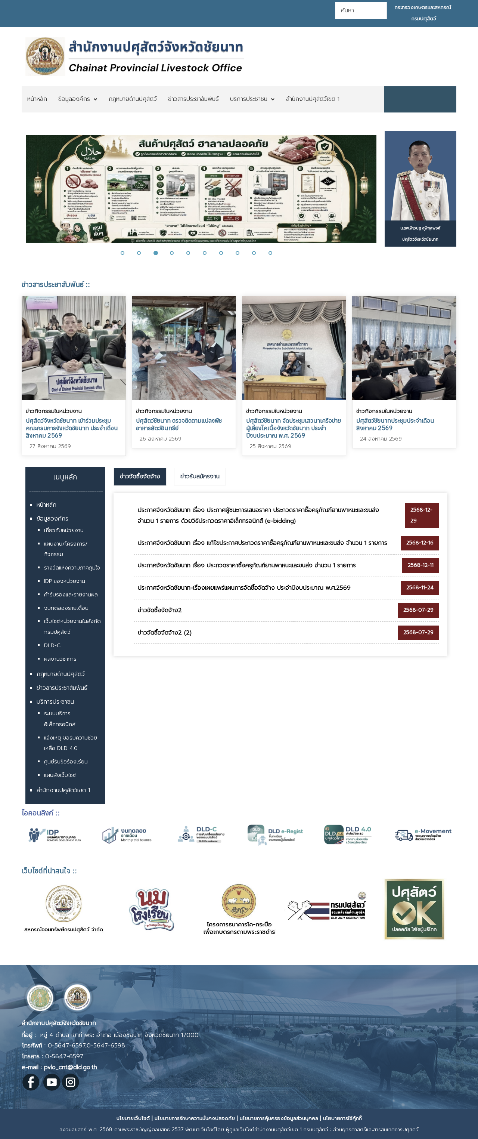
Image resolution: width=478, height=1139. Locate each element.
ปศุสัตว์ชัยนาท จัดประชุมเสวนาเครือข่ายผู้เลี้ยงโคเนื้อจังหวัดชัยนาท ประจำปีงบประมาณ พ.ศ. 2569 (293, 428)
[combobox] (361, 10)
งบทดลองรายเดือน (66, 608)
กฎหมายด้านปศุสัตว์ (61, 674)
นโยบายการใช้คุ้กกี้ (342, 1118)
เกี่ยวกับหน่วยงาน (64, 530)
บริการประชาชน (55, 701)
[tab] (140, 477)
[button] (18, 193)
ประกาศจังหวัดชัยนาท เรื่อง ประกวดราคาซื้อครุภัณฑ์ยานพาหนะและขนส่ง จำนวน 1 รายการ (247, 565)
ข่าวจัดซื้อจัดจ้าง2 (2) (165, 632)
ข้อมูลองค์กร (52, 518)
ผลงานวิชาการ (60, 659)
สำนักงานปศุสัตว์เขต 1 (63, 790)
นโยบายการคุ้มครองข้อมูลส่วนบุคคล (279, 1118)
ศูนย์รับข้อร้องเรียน (66, 762)
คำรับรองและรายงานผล (71, 595)
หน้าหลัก (46, 504)
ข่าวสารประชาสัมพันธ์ (62, 687)
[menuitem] (37, 99)
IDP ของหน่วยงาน (64, 581)
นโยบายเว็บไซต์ (133, 1118)
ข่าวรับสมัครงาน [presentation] (200, 476)
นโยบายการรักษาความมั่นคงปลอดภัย (195, 1118)
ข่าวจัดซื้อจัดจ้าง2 (160, 610)
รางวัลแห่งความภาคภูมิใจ (72, 568)
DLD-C (52, 645)
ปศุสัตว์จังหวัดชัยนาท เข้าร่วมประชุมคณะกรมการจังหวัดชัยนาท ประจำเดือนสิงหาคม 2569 (72, 428)
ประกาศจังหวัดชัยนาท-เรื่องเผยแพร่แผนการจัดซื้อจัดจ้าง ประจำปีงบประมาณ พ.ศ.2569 (244, 587)
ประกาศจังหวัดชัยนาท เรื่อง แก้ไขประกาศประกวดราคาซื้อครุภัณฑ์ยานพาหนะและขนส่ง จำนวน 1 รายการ (262, 542)
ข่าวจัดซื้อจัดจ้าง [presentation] (140, 476)
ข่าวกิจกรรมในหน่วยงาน (54, 411)
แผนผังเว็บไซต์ (60, 775)
